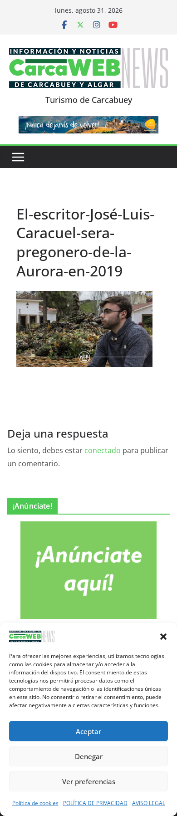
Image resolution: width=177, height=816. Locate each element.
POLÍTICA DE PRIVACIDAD (95, 803)
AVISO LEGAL (148, 803)
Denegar (89, 756)
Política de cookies (35, 803)
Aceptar (88, 731)
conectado (102, 450)
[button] (163, 636)
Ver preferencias (88, 781)
